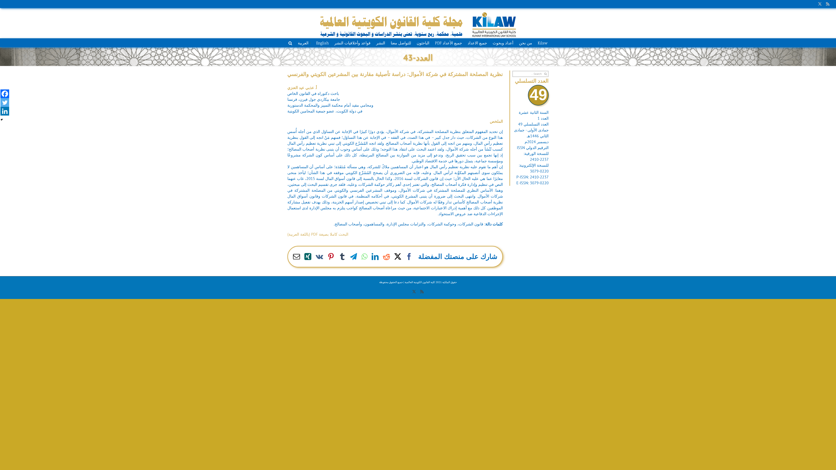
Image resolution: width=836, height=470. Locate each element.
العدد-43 (418, 57)
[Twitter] (4, 102)
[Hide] (1, 119)
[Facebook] (4, 93)
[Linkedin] (4, 111)
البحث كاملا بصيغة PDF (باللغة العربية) (317, 234)
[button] (290, 42)
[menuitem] (304, 42)
